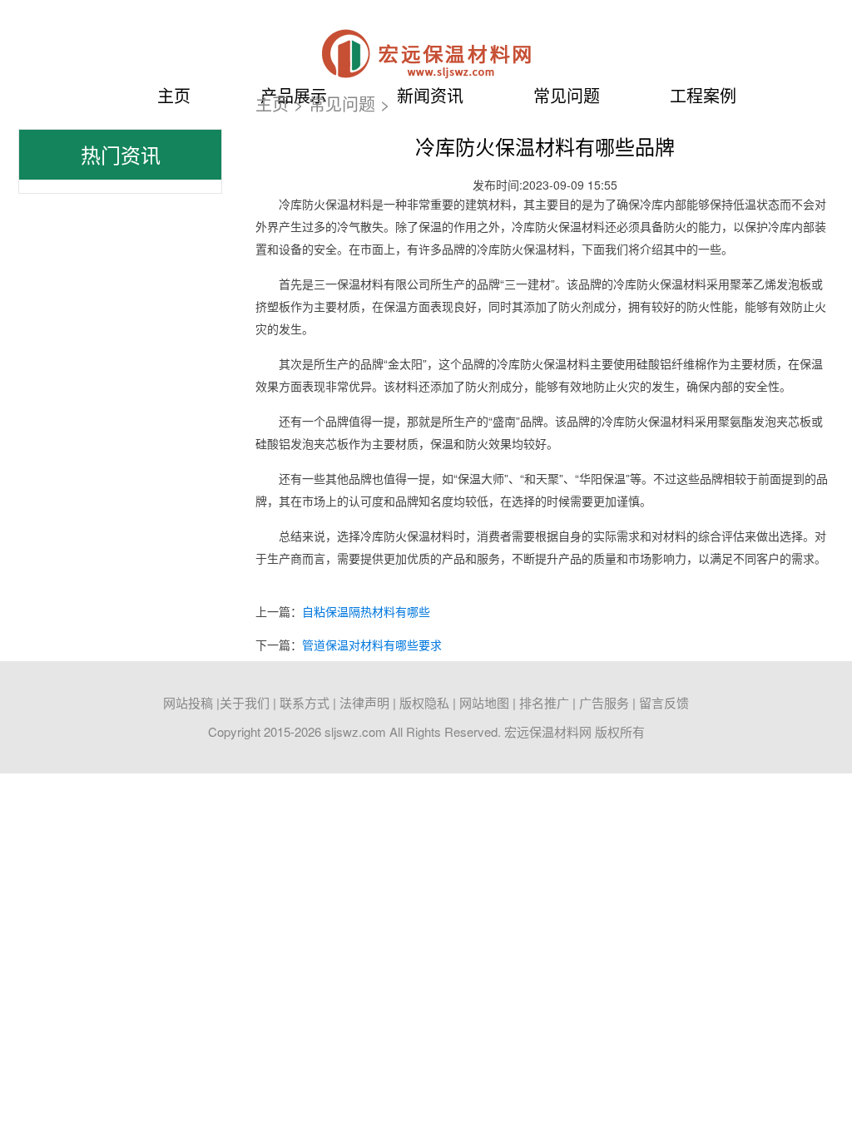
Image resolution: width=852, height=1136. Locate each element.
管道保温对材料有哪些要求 (372, 644)
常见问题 (342, 103)
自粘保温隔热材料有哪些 (366, 611)
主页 (174, 95)
